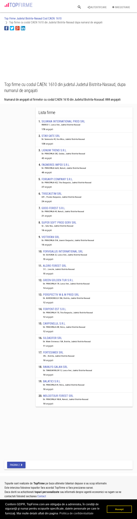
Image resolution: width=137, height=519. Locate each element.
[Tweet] (12, 28)
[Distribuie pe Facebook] (6, 28)
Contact (41, 496)
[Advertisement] (32, 55)
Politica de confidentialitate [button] (76, 513)
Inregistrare (122, 7)
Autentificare (98, 7)
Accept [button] (119, 509)
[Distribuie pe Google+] (17, 28)
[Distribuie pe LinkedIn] (23, 28)
